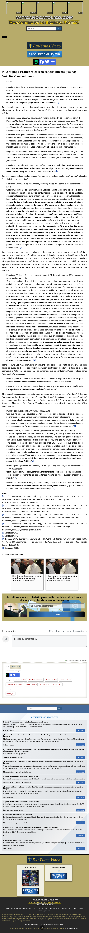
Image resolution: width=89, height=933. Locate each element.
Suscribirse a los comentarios (78, 660)
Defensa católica (65, 680)
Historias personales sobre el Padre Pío (17, 814)
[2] (57, 171)
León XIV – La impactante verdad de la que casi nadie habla (25, 722)
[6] (33, 461)
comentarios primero (77, 631)
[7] (15, 478)
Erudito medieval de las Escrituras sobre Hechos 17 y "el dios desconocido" (31, 827)
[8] (54, 488)
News (45, 924)
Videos (56, 924)
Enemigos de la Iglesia (14, 684)
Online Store (29, 924)
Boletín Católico (51, 680)
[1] (58, 102)
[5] (75, 426)
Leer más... (80, 730)
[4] (34, 360)
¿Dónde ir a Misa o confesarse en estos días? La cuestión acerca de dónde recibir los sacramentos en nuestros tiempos (43, 762)
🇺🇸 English (10, 693)
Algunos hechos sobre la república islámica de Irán (21, 776)
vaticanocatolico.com (72, 928)
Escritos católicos (31, 684)
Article (50, 924)
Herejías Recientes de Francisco (50, 684)
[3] (21, 247)
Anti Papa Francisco (36, 680)
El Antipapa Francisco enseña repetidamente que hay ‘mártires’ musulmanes (39, 73)
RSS (61, 924)
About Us (38, 924)
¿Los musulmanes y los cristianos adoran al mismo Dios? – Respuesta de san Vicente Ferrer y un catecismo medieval (42, 735)
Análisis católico (20, 680)
